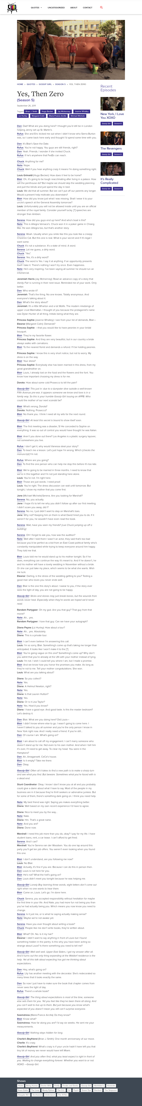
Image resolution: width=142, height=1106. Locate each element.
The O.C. (61, 1090)
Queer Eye (86, 1090)
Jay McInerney (64, 111)
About (73, 7)
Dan (19, 126)
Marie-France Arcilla (57, 115)
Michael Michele (78, 115)
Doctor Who (46, 1085)
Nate (19, 165)
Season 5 (60, 84)
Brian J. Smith (31, 111)
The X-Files (63, 1094)
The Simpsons (111, 1090)
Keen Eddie (23, 1090)
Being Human (32, 1085)
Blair (19, 179)
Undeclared (50, 1094)
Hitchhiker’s (99, 1085)
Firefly (57, 1085)
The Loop (35, 1090)
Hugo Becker (47, 111)
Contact (87, 7)
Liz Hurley (23, 115)
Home (20, 84)
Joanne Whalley (82, 111)
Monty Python (48, 1090)
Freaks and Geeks (70, 1085)
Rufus (20, 134)
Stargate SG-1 (23, 1094)
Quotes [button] (35, 7)
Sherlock (98, 1090)
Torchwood (37, 1094)
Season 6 (118, 123)
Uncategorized (56, 7)
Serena (21, 220)
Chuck (20, 161)
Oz (69, 1090)
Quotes (31, 84)
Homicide (111, 1085)
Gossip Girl (45, 84)
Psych (76, 1090)
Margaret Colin (38, 115)
